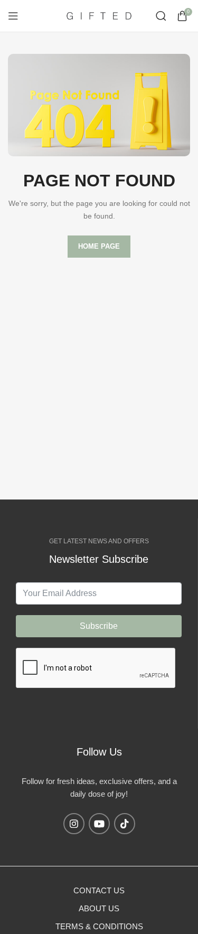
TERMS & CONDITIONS (99, 926)
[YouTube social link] (99, 823)
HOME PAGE (99, 246)
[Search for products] (161, 15)
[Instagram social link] (73, 823)
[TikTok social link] (124, 823)
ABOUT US (99, 908)
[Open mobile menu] (13, 15)
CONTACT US (99, 890)
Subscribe (99, 625)
